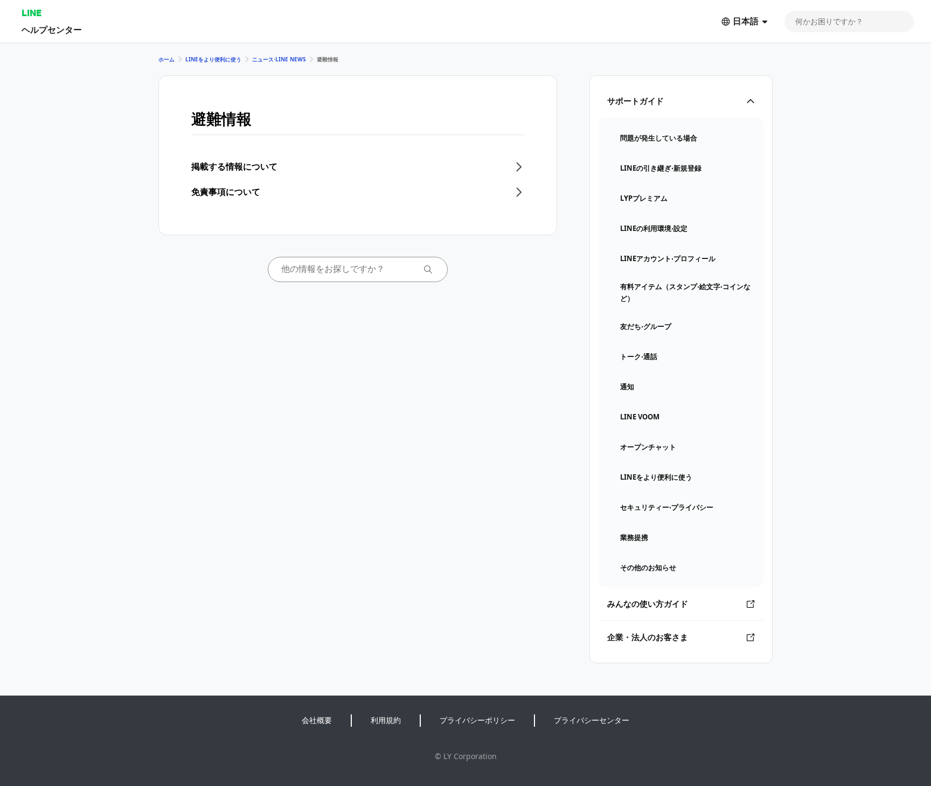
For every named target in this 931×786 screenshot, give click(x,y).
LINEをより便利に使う (213, 59)
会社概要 (317, 720)
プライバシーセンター (591, 720)
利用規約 (386, 720)
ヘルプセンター (52, 29)
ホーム (166, 59)
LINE (31, 12)
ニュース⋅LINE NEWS (279, 59)
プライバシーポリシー (477, 720)
